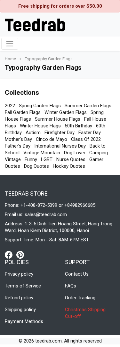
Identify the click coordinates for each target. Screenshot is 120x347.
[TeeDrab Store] (35, 24)
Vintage (13, 159)
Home (11, 58)
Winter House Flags (40, 126)
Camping (98, 153)
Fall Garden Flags (23, 112)
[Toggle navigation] (9, 44)
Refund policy (19, 298)
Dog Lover (74, 153)
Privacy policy (19, 274)
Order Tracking (80, 298)
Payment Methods (24, 321)
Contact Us (77, 274)
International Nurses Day (60, 146)
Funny (31, 159)
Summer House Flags (57, 119)
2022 (10, 106)
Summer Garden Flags (88, 106)
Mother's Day (18, 139)
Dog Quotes (36, 166)
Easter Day (89, 132)
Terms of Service (23, 286)
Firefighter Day (59, 132)
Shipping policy (20, 309)
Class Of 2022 (86, 139)
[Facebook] (10, 254)
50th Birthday (78, 126)
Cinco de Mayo (51, 139)
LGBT (46, 159)
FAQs (70, 286)
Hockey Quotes (69, 166)
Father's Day (17, 146)
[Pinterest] (20, 254)
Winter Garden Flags (65, 112)
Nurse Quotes (70, 159)
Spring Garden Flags (40, 106)
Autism (33, 132)
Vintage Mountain (41, 153)
